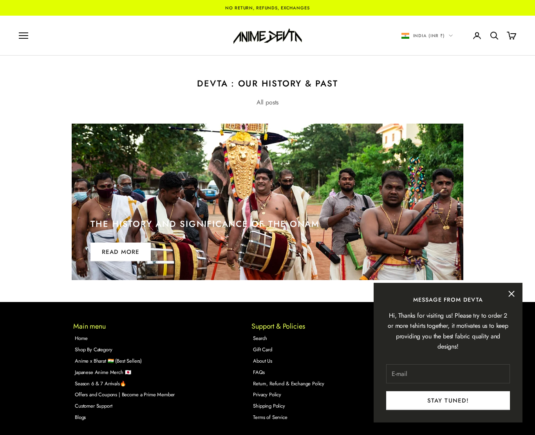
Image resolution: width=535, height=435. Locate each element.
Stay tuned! (448, 400)
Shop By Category (93, 349)
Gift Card (262, 349)
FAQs (258, 372)
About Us (262, 361)
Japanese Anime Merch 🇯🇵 (103, 372)
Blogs (80, 417)
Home (81, 338)
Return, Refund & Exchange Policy (288, 383)
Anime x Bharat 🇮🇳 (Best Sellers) (108, 361)
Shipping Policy (269, 406)
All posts (268, 102)
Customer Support (93, 406)
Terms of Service (270, 417)
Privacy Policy (267, 394)
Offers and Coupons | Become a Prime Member (125, 394)
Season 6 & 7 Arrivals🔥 (100, 383)
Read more (120, 252)
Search (260, 338)
